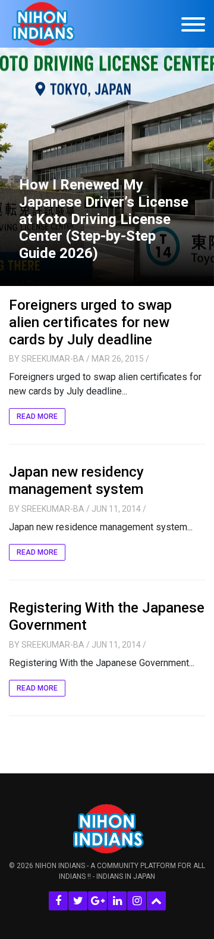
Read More (37, 416)
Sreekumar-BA (52, 358)
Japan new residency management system (76, 481)
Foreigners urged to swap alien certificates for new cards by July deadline (90, 322)
